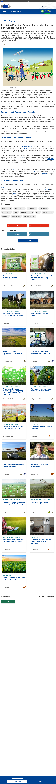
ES (8, 20)
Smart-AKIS (48, 195)
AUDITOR (44, 173)
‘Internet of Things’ (48, 212)
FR (11, 20)
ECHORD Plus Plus (27, 146)
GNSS (15, 212)
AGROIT (15, 169)
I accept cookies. (17, 781)
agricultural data (32, 208)
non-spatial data (16, 216)
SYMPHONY (50, 159)
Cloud (37, 212)
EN (5, 20)
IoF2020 (47, 189)
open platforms (43, 208)
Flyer (40, 225)
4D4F (2, 187)
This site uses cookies (17, 778)
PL (18, 20)
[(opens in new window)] (6, 5)
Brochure (18, 225)
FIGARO (20, 157)
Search (49, 6)
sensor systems (6, 212)
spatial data (5, 216)
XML (9, 601)
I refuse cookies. (39, 781)
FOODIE (34, 171)
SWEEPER (17, 148)
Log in (42, 6)
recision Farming (6, 208)
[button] (46, 6)
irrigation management (27, 212)
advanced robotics (19, 208)
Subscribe (28, 240)
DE (2, 20)
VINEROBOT (26, 148)
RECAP (14, 193)
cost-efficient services (29, 216)
